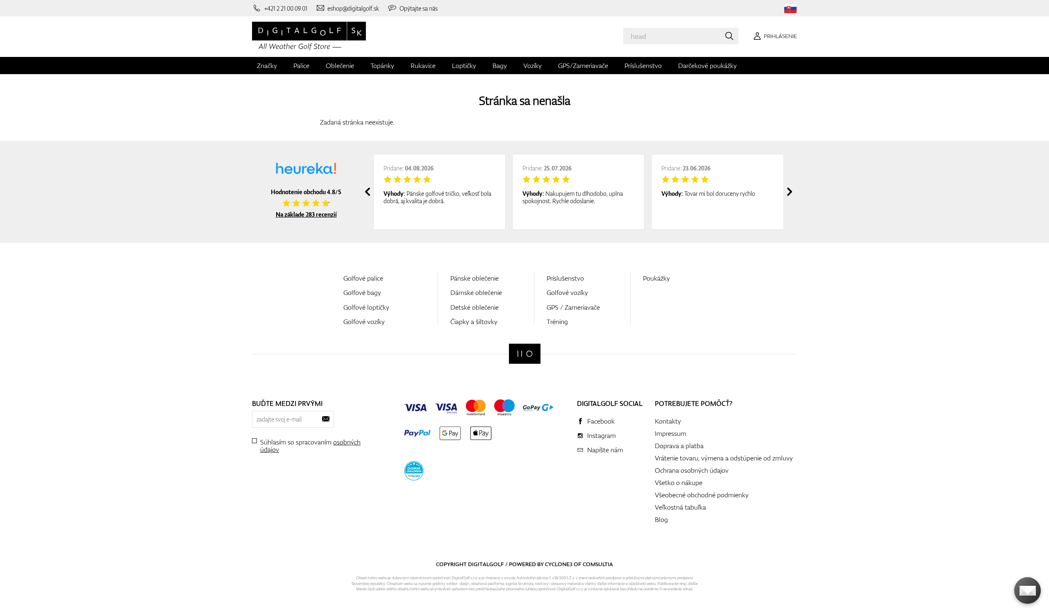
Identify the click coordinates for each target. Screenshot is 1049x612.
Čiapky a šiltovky (473, 321)
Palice (301, 65)
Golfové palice (363, 278)
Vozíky (532, 65)
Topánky (382, 65)
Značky (267, 65)
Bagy (500, 65)
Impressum (670, 433)
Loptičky (464, 65)
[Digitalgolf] (524, 354)
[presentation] (367, 191)
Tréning (557, 321)
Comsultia (598, 564)
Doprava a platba (679, 445)
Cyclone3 (558, 564)
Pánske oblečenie (474, 278)
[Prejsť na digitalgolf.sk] (790, 8)
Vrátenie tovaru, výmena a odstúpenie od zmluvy (724, 457)
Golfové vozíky (364, 321)
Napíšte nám (605, 449)
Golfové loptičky (366, 307)
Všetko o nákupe (678, 482)
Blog (661, 519)
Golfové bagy (362, 292)
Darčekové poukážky (707, 65)
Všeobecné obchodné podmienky (702, 494)
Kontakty (668, 421)
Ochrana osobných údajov (692, 470)
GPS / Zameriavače (573, 307)
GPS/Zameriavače (583, 65)
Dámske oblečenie (476, 292)
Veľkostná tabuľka (680, 507)
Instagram (601, 435)
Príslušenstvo (643, 65)
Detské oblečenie (474, 307)
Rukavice (423, 65)
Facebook (601, 421)
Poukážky (656, 278)
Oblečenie (340, 65)
